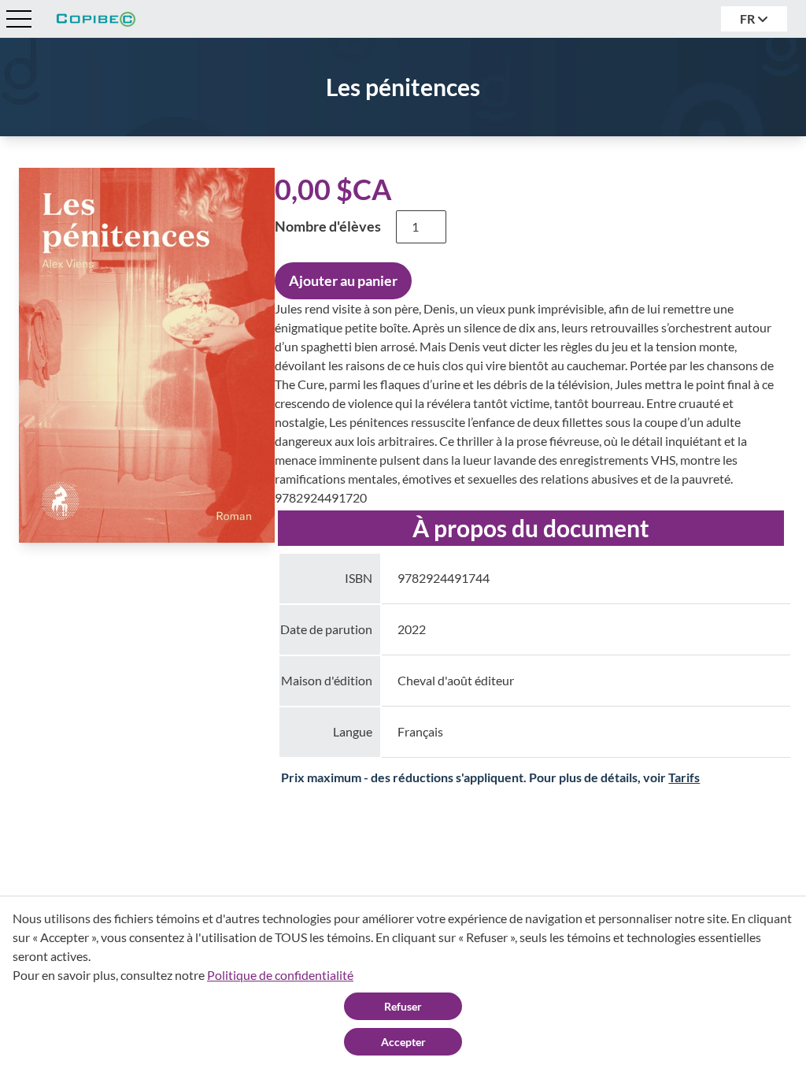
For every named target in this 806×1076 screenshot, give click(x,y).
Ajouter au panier (343, 280)
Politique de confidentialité (280, 974)
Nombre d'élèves (328, 226)
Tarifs (684, 777)
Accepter (403, 1041)
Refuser (403, 1006)
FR (748, 18)
